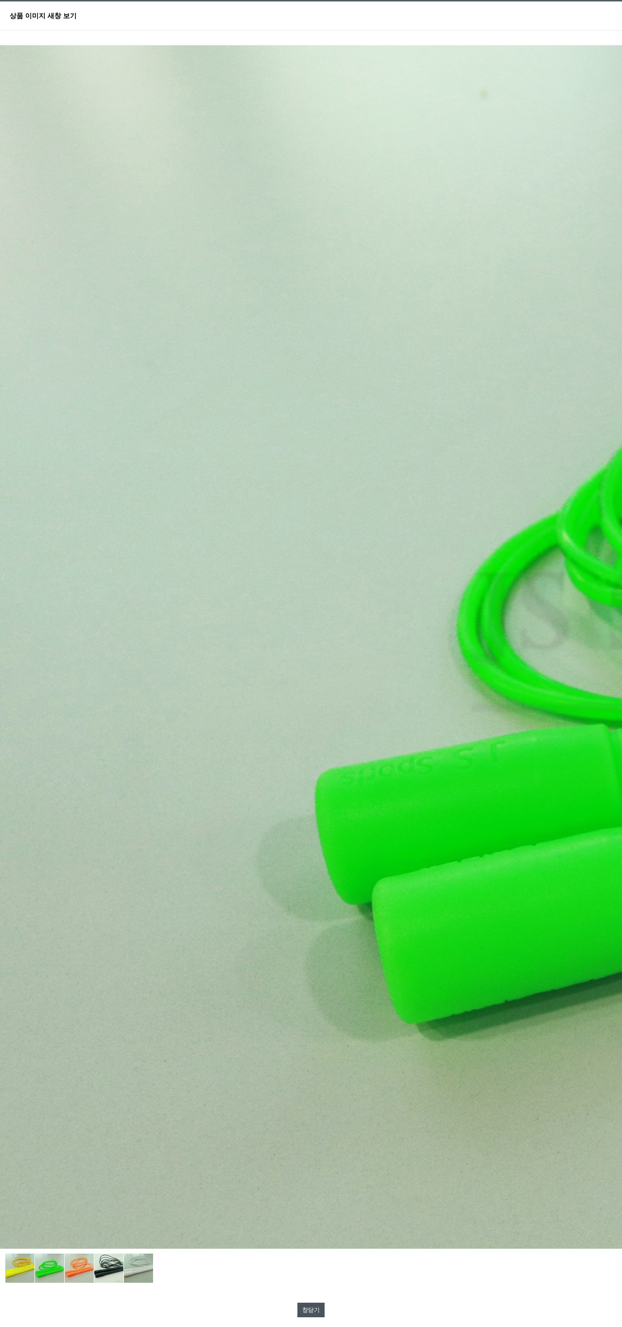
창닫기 (311, 1310)
